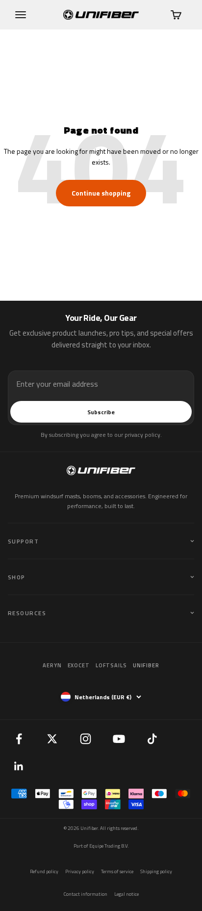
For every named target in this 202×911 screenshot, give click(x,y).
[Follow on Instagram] (85, 738)
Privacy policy (79, 871)
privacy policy (142, 434)
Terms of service (117, 871)
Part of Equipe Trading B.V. (101, 846)
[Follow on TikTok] (152, 738)
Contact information (85, 894)
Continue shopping (101, 193)
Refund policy (44, 871)
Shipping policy (156, 871)
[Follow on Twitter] (52, 738)
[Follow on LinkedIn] (18, 766)
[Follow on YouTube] (118, 738)
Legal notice (126, 894)
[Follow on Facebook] (18, 738)
